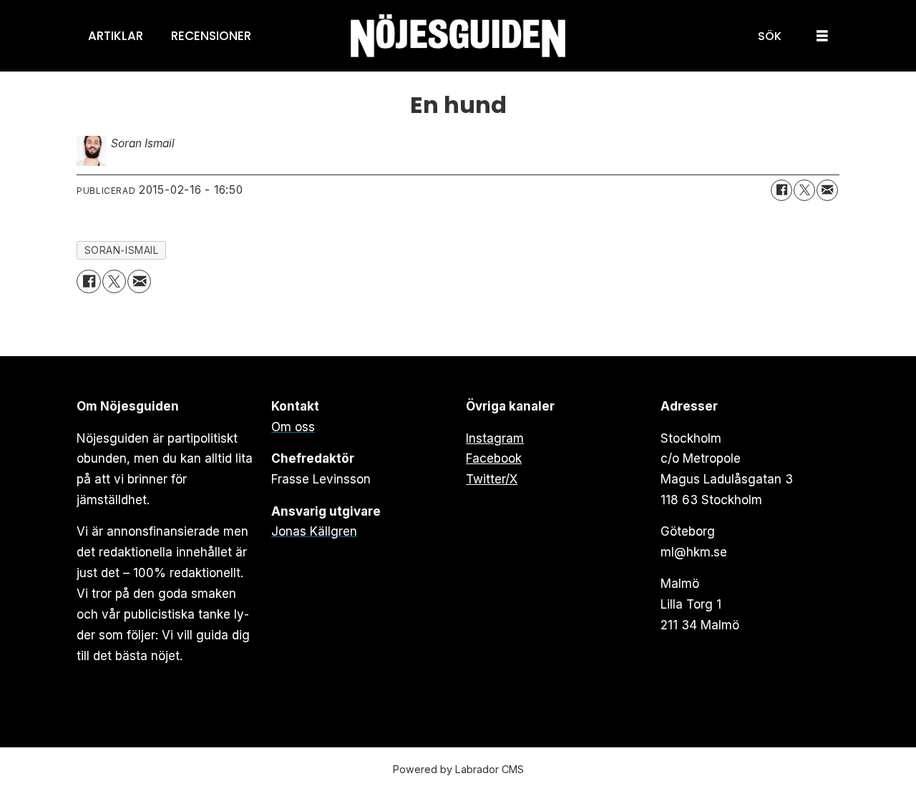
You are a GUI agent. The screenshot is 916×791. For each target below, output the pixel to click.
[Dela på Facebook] (781, 190)
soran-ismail (121, 250)
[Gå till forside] (458, 36)
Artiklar (115, 35)
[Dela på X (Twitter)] (804, 190)
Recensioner (211, 35)
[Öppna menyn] (822, 36)
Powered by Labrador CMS (458, 769)
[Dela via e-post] (827, 190)
